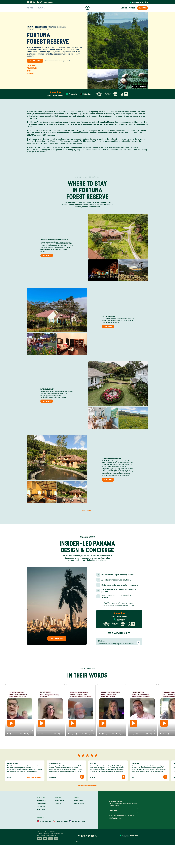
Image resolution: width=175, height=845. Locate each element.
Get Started (57, 638)
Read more (30, 56)
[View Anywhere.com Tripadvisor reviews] (86, 94)
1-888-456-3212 (48, 2)
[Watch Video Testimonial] (82, 777)
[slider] (6, 730)
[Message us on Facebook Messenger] (37, 2)
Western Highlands (57, 27)
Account (124, 8)
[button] (7, 734)
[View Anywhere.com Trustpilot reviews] (139, 2)
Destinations (41, 27)
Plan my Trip (143, 8)
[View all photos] (118, 40)
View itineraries (32, 68)
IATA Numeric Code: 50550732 (46, 832)
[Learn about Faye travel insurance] (107, 94)
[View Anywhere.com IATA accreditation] (99, 94)
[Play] (11, 723)
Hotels (29, 71)
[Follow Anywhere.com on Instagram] (96, 836)
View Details (47, 255)
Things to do (31, 65)
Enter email (113, 810)
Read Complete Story (34, 778)
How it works (59, 801)
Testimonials (41, 801)
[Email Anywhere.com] (28, 2)
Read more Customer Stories (87, 785)
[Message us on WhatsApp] (34, 2)
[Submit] (136, 810)
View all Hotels (87, 511)
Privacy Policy (118, 818)
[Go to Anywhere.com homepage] (87, 8)
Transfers (30, 74)
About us (132, 8)
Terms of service (79, 804)
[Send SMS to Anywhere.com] (31, 2)
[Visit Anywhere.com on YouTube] (92, 836)
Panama (30, 27)
